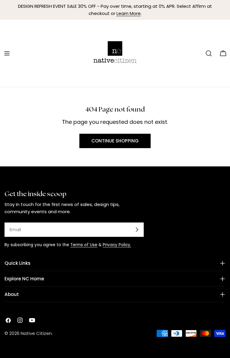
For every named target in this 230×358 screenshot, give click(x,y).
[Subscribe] (137, 229)
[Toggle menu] (7, 53)
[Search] (209, 53)
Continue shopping (115, 141)
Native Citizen (36, 333)
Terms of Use (83, 245)
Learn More (128, 13)
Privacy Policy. (117, 245)
